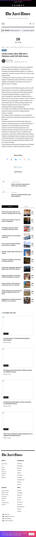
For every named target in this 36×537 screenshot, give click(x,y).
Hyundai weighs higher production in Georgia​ (12, 252)
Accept (31, 534)
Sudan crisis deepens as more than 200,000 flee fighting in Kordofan (11, 276)
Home (3, 47)
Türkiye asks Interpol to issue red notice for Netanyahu (11, 220)
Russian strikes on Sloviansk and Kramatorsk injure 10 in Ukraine (11, 284)
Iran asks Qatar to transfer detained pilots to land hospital (16, 339)
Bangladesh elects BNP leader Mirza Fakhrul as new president (11, 300)
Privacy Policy (8, 534)
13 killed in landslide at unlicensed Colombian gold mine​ (11, 260)
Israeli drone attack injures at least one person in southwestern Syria (17, 402)
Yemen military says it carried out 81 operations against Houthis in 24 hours (12, 292)
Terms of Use (17, 534)
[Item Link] (27, 212)
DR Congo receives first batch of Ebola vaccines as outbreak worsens (17, 371)
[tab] (10, 206)
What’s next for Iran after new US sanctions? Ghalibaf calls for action (11, 212)
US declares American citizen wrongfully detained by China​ (10, 228)
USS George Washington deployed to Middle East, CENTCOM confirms (12, 268)
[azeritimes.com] (18, 13)
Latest (7, 47)
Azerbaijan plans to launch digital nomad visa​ (11, 236)
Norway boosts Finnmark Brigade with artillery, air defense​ (11, 244)
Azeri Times (9, 60)
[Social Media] (12, 5)
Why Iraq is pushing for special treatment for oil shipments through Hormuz (17, 434)
